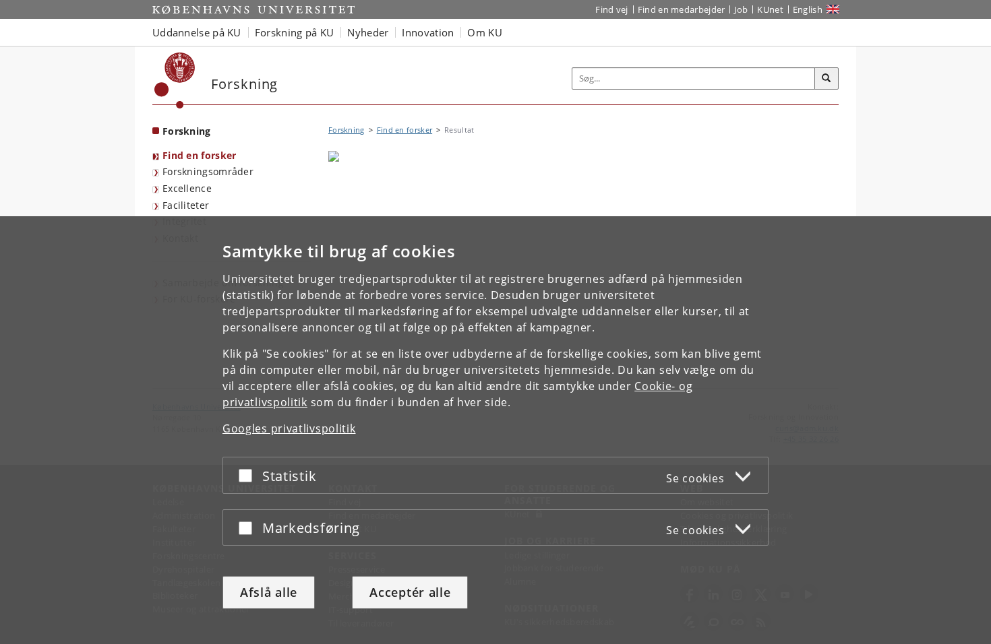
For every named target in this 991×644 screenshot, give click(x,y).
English (807, 9)
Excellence (187, 188)
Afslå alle (268, 592)
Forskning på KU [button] (294, 32)
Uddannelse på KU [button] (196, 32)
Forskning (186, 131)
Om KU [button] (484, 32)
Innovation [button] (428, 32)
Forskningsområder (207, 171)
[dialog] (495, 430)
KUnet (770, 9)
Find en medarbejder (681, 9)
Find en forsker (199, 155)
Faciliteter (185, 205)
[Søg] (826, 78)
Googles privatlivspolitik (289, 428)
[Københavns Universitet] (175, 80)
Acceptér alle (409, 592)
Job (741, 9)
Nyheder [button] (367, 32)
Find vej (611, 9)
